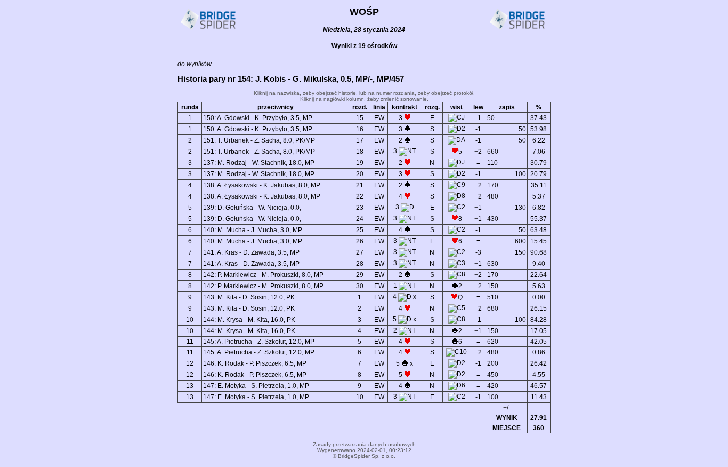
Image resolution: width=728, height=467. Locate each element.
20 (359, 174)
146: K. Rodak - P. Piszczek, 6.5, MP (254, 363)
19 (359, 163)
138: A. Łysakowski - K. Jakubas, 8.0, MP (261, 185)
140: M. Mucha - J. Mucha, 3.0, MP (252, 230)
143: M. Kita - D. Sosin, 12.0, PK (249, 297)
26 (359, 241)
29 (359, 275)
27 (359, 252)
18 (359, 151)
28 (359, 263)
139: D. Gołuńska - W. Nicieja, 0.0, (252, 207)
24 (359, 219)
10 (359, 397)
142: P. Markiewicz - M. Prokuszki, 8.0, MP (263, 275)
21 (359, 185)
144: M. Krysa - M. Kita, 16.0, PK (249, 319)
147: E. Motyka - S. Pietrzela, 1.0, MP (256, 386)
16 (359, 129)
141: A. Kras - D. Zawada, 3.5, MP (251, 252)
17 (359, 140)
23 (359, 207)
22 (359, 196)
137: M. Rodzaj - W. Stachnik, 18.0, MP (258, 163)
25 (359, 230)
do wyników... (196, 64)
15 (359, 118)
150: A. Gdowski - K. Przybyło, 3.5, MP (257, 118)
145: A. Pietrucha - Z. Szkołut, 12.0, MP (258, 341)
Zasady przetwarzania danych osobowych (364, 444)
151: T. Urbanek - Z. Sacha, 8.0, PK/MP (259, 140)
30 (359, 286)
